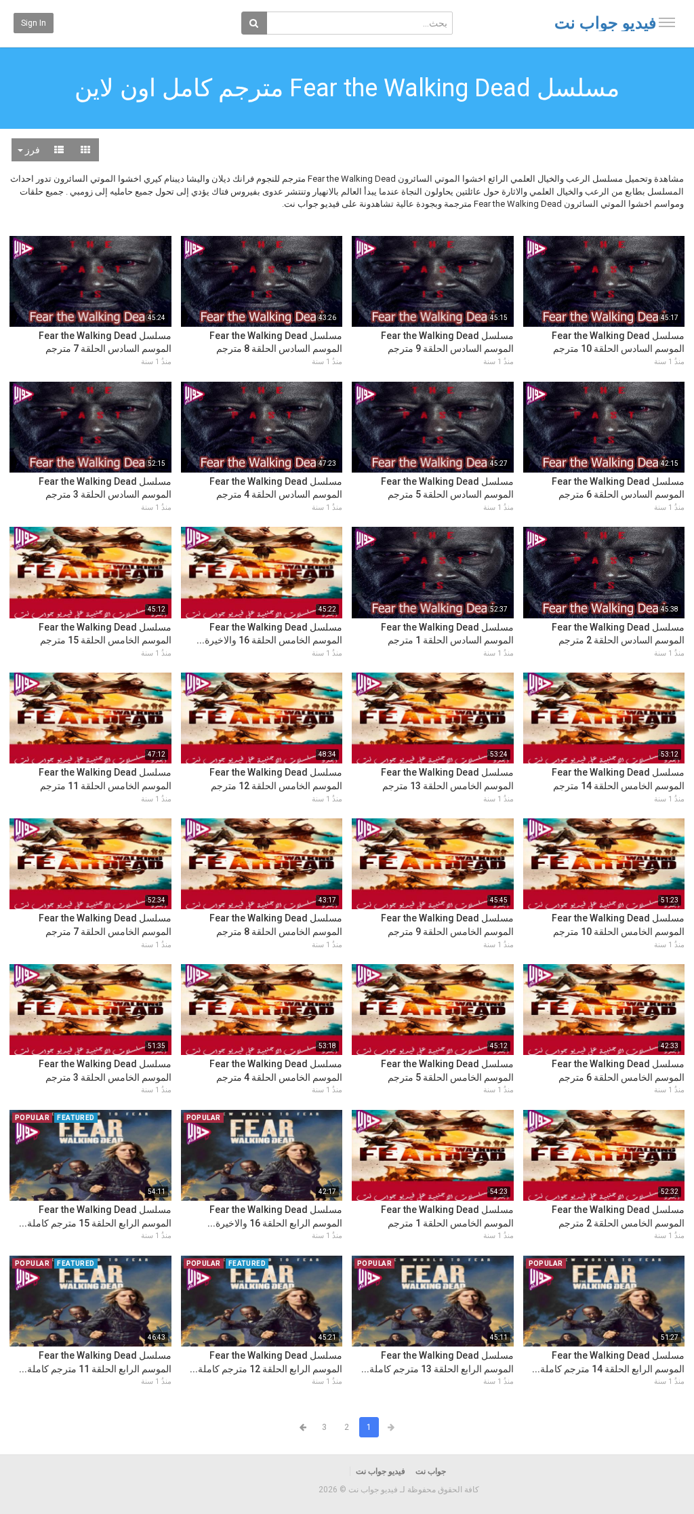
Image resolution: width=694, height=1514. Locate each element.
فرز (31, 149)
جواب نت (430, 1471)
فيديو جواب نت (605, 23)
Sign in (33, 23)
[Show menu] (667, 22)
